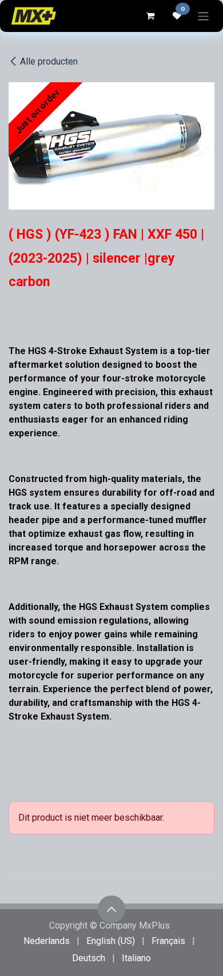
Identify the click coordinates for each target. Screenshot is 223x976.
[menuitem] (46, 941)
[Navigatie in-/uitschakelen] (203, 16)
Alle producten (49, 61)
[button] (111, 909)
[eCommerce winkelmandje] (150, 16)
